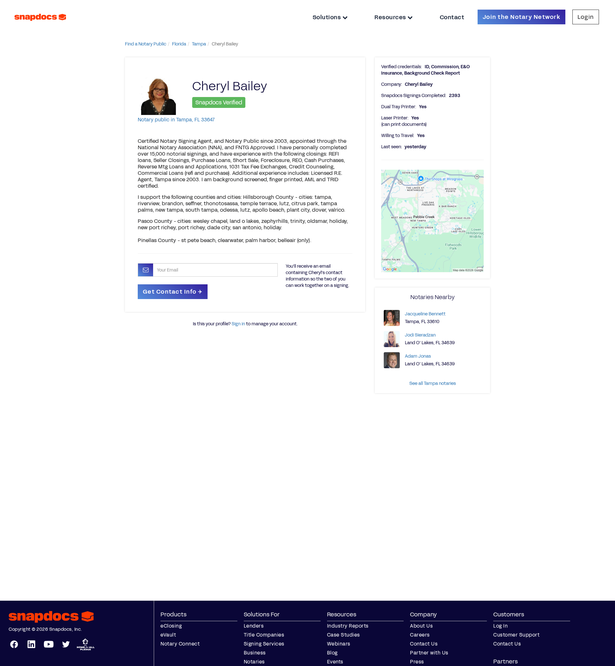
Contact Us (424, 643)
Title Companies (264, 634)
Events (335, 661)
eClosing (171, 625)
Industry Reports (348, 625)
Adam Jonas (418, 356)
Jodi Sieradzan (420, 335)
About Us (421, 625)
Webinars (338, 643)
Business (255, 652)
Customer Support (516, 634)
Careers (420, 634)
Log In (500, 625)
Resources (390, 17)
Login (586, 17)
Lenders (254, 625)
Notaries (254, 661)
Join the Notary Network (521, 17)
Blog (332, 652)
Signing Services (264, 643)
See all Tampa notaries (432, 383)
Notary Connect (180, 643)
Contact (452, 17)
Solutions (327, 17)
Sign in (238, 324)
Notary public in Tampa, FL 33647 (176, 119)
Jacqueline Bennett (425, 314)
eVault (168, 634)
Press (417, 661)
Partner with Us (429, 652)
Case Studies (343, 634)
